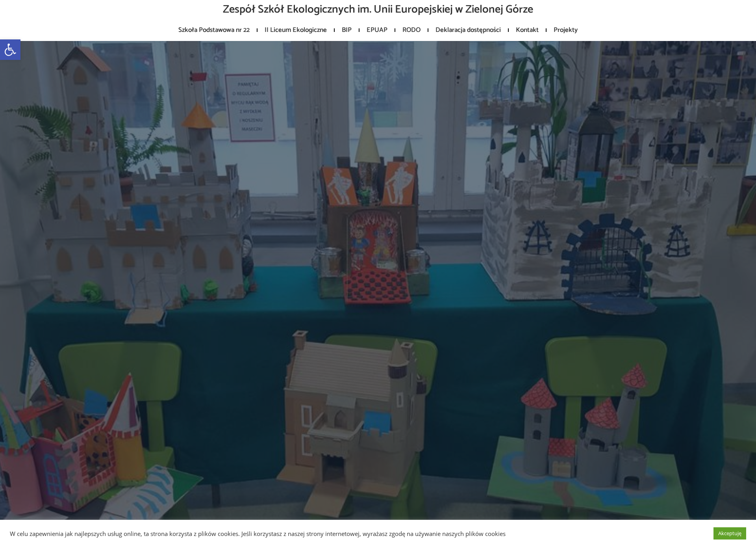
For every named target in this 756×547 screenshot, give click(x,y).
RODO (411, 29)
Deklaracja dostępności (468, 29)
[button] (10, 49)
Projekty (566, 29)
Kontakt (527, 29)
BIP (347, 29)
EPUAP (377, 29)
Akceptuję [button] (729, 533)
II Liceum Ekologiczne (296, 29)
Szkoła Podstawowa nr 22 (214, 29)
